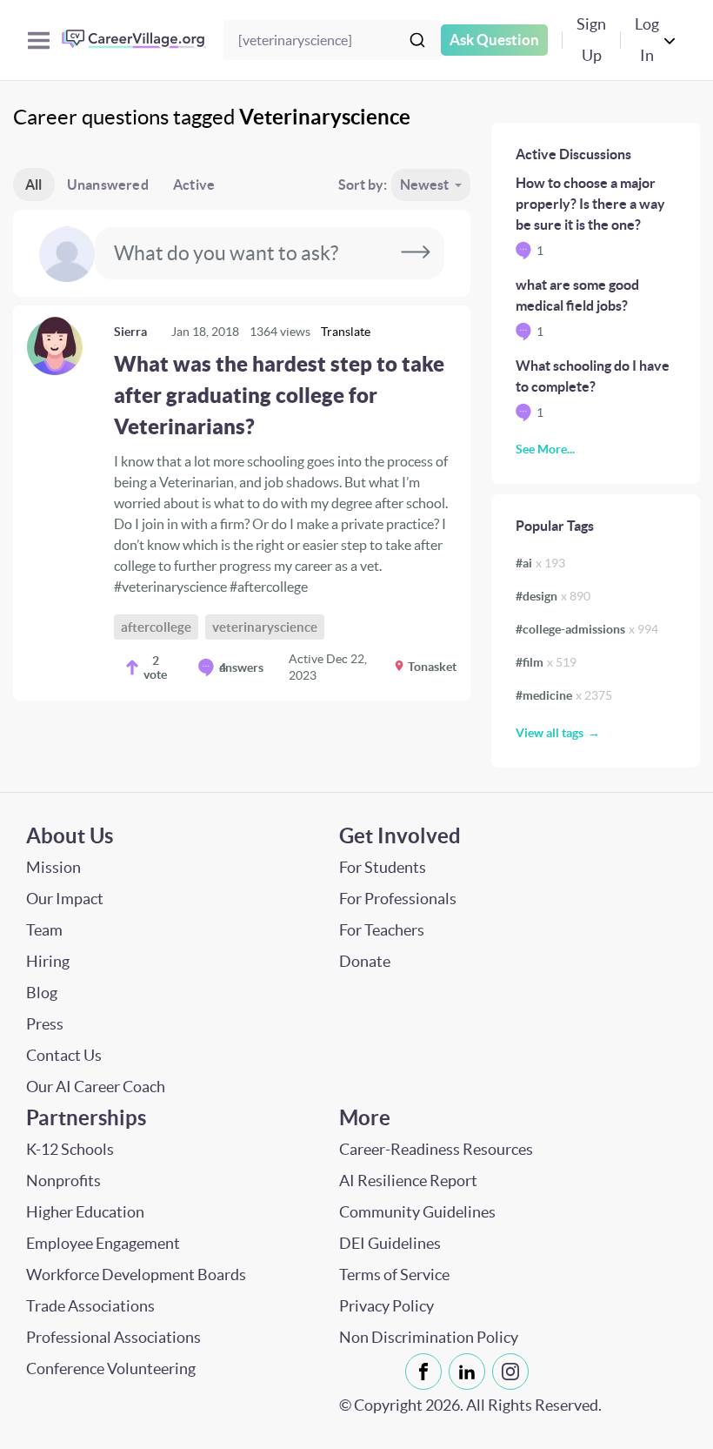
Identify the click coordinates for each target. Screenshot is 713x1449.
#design (553, 596)
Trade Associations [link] (90, 1306)
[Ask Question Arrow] (416, 253)
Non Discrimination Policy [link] (428, 1337)
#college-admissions (587, 629)
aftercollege (156, 627)
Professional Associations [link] (113, 1337)
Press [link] (44, 1024)
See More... (545, 449)
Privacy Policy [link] (386, 1306)
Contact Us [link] (64, 1055)
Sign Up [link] (591, 39)
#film (546, 662)
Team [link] (44, 930)
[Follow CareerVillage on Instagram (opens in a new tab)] (514, 1371)
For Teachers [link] (381, 930)
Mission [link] (53, 867)
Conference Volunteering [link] (111, 1368)
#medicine (564, 695)
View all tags (549, 733)
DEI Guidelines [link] (390, 1243)
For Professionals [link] (397, 898)
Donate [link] (364, 961)
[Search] (417, 40)
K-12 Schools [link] (70, 1149)
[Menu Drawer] (39, 40)
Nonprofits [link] (63, 1180)
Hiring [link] (48, 961)
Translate (345, 332)
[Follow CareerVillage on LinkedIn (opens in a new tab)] (470, 1371)
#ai (540, 563)
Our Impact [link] (64, 898)
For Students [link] (382, 867)
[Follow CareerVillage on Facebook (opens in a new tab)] (427, 1371)
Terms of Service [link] (394, 1274)
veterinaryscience (264, 627)
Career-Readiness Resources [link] (436, 1149)
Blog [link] (41, 992)
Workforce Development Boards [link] (136, 1274)
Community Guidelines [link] (417, 1212)
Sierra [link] (130, 332)
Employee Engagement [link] (103, 1243)
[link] (241, 503)
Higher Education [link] (85, 1212)
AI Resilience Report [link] (408, 1180)
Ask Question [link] (494, 39)
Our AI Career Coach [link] (95, 1086)
